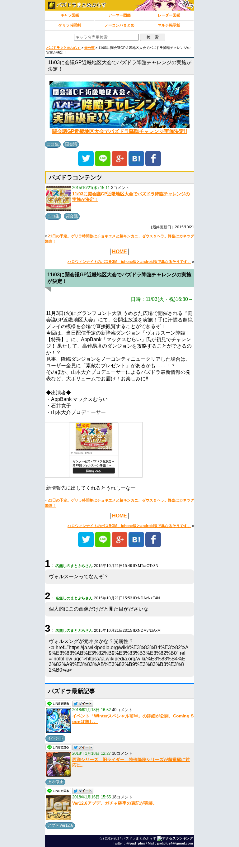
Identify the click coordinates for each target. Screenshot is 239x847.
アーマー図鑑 (119, 15)
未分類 (89, 48)
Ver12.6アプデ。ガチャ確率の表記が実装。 (114, 803)
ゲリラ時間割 (70, 25)
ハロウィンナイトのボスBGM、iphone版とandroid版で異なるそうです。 (129, 261)
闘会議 (71, 144)
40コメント (122, 709)
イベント (55, 738)
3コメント (120, 187)
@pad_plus (135, 843)
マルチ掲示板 (169, 25)
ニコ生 (53, 144)
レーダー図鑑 (169, 15)
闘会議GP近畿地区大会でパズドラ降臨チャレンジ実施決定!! (119, 131)
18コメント (122, 797)
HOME (119, 251)
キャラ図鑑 (69, 15)
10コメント (122, 753)
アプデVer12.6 (60, 825)
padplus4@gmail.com (175, 843)
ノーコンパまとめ (119, 25)
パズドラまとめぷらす (80, 4)
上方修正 (55, 781)
